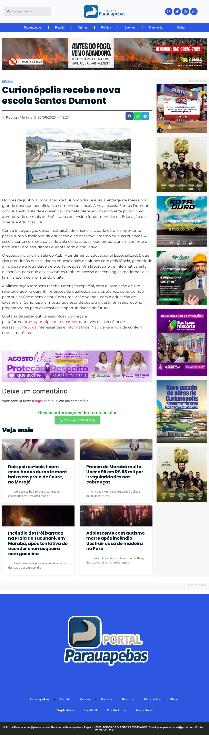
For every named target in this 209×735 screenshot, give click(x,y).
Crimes (83, 27)
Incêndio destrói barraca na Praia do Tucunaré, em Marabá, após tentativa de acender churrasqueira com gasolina (38, 543)
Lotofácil (90, 710)
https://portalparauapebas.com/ (52, 322)
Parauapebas (33, 27)
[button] (129, 116)
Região (59, 27)
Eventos (130, 27)
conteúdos (26, 327)
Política (106, 27)
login (39, 401)
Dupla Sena (65, 710)
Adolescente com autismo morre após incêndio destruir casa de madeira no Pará (115, 541)
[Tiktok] (177, 11)
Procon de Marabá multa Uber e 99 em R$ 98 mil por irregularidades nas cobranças (114, 474)
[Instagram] (168, 11)
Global (181, 27)
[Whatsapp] (194, 11)
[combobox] (27, 11)
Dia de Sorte (116, 710)
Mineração (156, 27)
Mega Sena (144, 710)
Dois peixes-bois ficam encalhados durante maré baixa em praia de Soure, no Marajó (37, 474)
